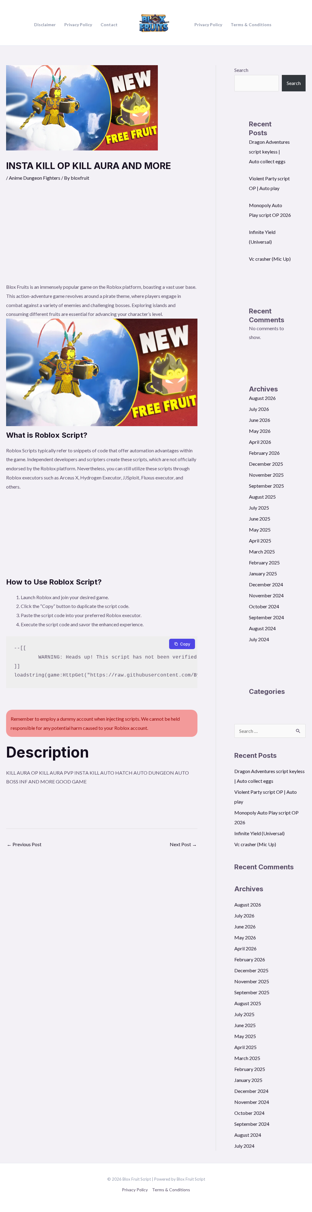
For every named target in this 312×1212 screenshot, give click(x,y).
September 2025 (266, 486)
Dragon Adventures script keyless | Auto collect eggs (269, 151)
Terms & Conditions (171, 1189)
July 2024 (259, 639)
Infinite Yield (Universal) (259, 833)
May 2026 (260, 431)
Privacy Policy (135, 1189)
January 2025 (263, 573)
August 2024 (262, 628)
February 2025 (264, 562)
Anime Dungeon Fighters (34, 178)
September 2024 (266, 617)
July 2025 (259, 508)
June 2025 (259, 518)
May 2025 (260, 529)
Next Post (183, 844)
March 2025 (262, 551)
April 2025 (260, 540)
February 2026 (264, 453)
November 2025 (266, 475)
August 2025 (262, 497)
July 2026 (259, 409)
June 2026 (259, 420)
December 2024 (266, 584)
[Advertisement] (101, 236)
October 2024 (264, 606)
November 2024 (266, 595)
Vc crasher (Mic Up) (270, 259)
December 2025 (266, 464)
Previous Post (24, 844)
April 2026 (260, 442)
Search (241, 70)
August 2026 (262, 398)
